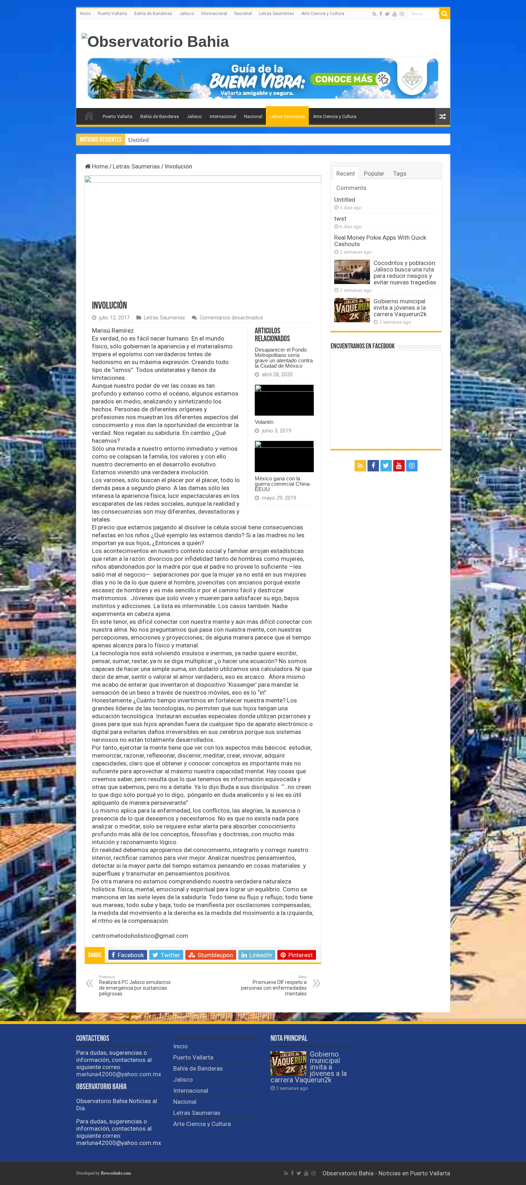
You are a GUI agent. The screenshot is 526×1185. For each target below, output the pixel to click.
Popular (374, 173)
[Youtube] (395, 14)
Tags (399, 173)
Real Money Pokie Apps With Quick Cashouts (380, 241)
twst (340, 218)
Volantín (264, 422)
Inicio (85, 13)
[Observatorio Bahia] (155, 40)
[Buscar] (444, 13)
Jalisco (186, 13)
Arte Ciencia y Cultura (322, 13)
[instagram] (402, 14)
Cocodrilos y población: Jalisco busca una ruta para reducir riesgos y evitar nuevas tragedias (405, 272)
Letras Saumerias (276, 13)
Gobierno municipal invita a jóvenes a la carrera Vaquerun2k (400, 308)
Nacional (243, 13)
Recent (345, 173)
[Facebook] (381, 14)
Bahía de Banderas (153, 13)
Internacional (214, 13)
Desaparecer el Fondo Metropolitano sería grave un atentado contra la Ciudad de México (284, 358)
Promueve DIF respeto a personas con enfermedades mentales (274, 986)
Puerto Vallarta (112, 13)
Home (99, 166)
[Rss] (374, 14)
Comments (351, 187)
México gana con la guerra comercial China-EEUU (283, 483)
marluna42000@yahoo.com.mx (118, 1074)
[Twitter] (387, 14)
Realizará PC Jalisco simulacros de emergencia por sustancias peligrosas (135, 986)
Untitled (138, 140)
